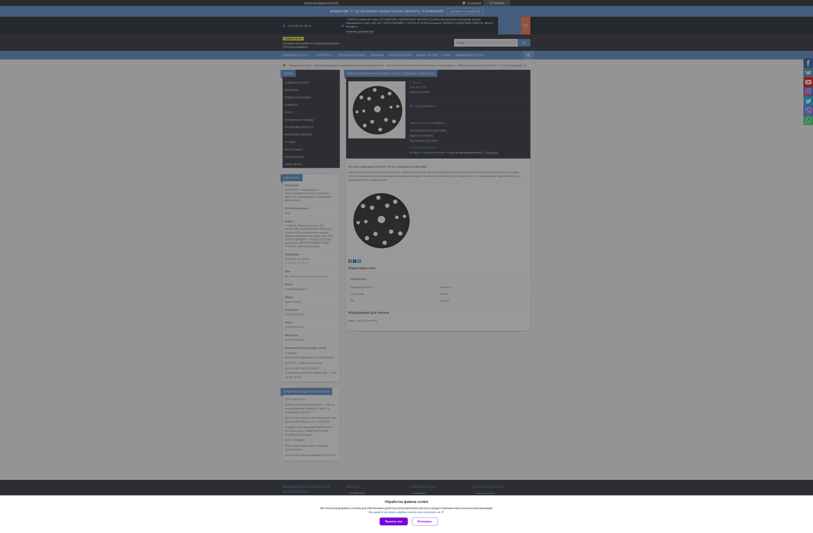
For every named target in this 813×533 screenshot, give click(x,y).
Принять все (393, 521)
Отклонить (425, 521)
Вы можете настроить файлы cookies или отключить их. (405, 512)
